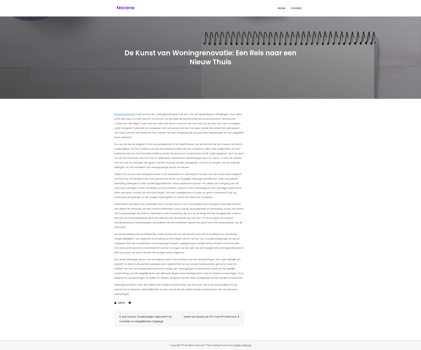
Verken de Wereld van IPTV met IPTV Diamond (210, 316)
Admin (121, 302)
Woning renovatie (124, 114)
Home (281, 8)
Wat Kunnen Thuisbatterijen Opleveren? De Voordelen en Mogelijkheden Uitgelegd (145, 319)
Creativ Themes (242, 345)
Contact (296, 8)
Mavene (126, 8)
